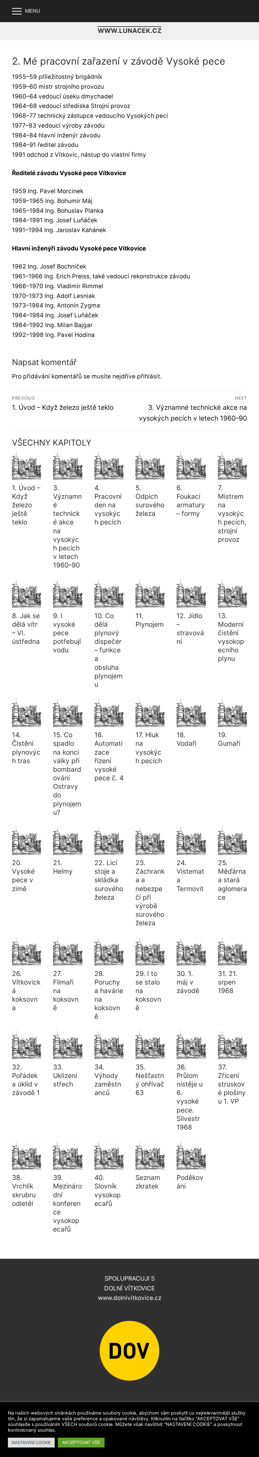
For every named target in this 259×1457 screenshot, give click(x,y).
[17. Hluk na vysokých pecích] (150, 712)
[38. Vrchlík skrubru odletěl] (26, 1155)
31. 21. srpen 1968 (228, 982)
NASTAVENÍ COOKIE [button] (31, 1442)
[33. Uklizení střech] (67, 1045)
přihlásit (148, 376)
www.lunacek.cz (130, 31)
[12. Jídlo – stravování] (191, 593)
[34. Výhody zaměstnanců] (108, 1045)
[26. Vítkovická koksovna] (26, 951)
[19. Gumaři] (232, 712)
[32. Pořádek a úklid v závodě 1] (26, 1045)
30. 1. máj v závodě (188, 982)
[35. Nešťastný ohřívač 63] (150, 1045)
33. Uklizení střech (65, 1075)
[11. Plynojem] (150, 593)
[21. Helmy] (67, 840)
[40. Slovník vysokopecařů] (108, 1155)
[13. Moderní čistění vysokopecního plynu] (232, 593)
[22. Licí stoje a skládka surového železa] (108, 840)
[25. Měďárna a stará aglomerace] (232, 840)
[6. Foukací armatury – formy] (191, 465)
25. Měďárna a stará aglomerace (232, 880)
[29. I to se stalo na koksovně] (150, 951)
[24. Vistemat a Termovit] (191, 840)
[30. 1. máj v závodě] (191, 951)
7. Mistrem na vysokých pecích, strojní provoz (232, 513)
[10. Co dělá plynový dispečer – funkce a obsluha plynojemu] (108, 593)
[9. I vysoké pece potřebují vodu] (67, 593)
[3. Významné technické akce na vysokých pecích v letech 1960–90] (67, 465)
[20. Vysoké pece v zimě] (26, 840)
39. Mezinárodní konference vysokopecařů (67, 1203)
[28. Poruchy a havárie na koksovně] (108, 951)
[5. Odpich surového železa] (150, 465)
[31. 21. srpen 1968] (232, 951)
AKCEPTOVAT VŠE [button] (81, 1442)
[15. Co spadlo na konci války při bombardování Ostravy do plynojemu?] (67, 712)
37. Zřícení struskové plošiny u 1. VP (232, 1084)
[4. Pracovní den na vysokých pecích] (108, 465)
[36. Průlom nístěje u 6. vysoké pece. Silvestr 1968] (191, 1045)
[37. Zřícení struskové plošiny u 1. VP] (232, 1045)
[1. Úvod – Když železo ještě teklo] (26, 465)
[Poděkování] (191, 1155)
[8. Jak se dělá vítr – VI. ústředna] (26, 593)
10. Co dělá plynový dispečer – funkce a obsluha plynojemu (108, 650)
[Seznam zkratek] (150, 1155)
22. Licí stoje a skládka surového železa (108, 880)
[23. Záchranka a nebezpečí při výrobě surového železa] (150, 840)
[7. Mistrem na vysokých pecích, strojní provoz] (232, 465)
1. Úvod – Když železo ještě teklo (26, 505)
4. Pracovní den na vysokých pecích (108, 505)
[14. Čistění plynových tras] (26, 712)
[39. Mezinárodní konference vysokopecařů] (67, 1155)
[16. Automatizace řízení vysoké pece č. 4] (108, 712)
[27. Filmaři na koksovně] (67, 951)
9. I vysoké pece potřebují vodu (67, 633)
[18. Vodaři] (191, 712)
